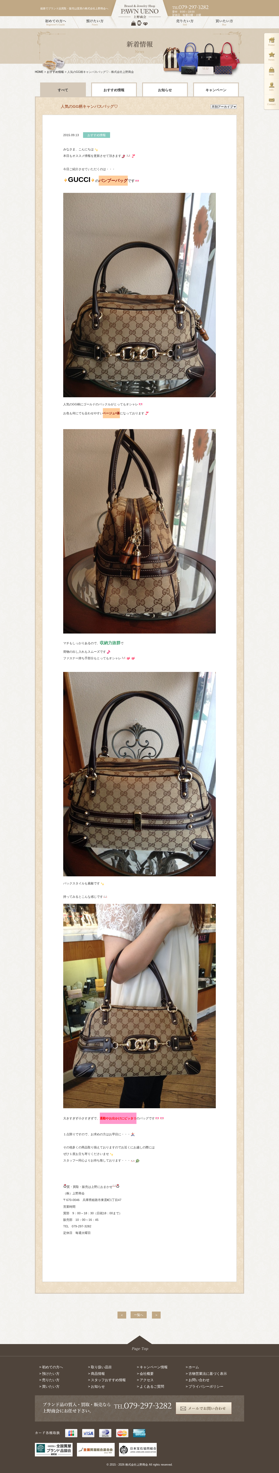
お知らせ (165, 90)
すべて (63, 90)
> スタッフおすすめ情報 (107, 1380)
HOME (39, 72)
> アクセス (145, 1380)
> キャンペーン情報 (152, 1367)
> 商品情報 (96, 1373)
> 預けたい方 (49, 1373)
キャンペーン (216, 90)
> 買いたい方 (49, 1386)
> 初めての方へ (51, 1367)
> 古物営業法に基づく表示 (206, 1373)
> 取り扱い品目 (100, 1367)
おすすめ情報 (55, 72)
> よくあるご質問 (150, 1386)
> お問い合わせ (197, 1380)
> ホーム (192, 1367)
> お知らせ (96, 1386)
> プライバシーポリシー (204, 1386)
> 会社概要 (145, 1373)
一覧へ (138, 1315)
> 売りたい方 (49, 1380)
